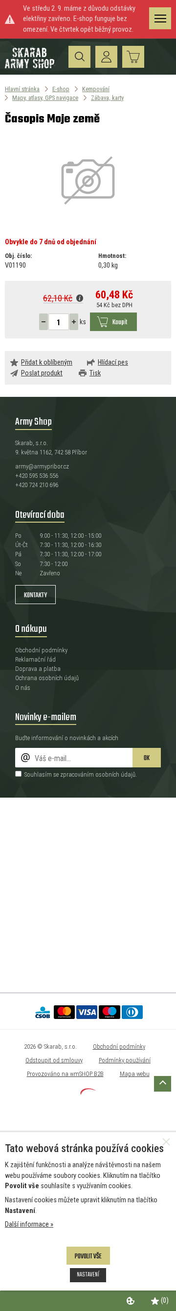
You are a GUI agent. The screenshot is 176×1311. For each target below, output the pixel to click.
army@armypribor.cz (42, 466)
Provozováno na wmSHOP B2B (65, 1073)
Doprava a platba (38, 668)
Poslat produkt (42, 373)
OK (147, 758)
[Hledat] (79, 57)
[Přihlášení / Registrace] (106, 57)
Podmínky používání (125, 1060)
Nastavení (88, 1275)
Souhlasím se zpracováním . (80, 774)
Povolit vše (88, 1256)
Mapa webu (135, 1073)
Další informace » (29, 1224)
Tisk (95, 373)
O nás (22, 687)
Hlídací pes (113, 362)
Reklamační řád (35, 659)
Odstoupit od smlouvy (54, 1060)
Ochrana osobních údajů (47, 678)
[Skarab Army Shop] (30, 67)
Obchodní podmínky (41, 650)
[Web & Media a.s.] (88, 1092)
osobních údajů (115, 774)
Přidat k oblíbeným (46, 362)
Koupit (119, 322)
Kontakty (35, 595)
